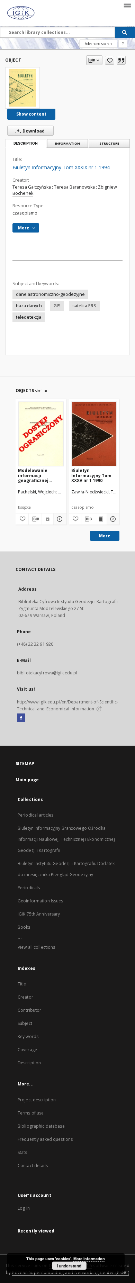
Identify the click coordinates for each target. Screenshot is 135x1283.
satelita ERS (84, 306)
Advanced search (98, 43)
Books (24, 927)
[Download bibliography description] (35, 519)
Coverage (27, 1050)
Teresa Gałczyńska (31, 187)
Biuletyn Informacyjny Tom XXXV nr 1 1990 (91, 475)
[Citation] (121, 60)
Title (22, 984)
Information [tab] (67, 143)
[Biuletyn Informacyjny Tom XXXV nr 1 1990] (94, 434)
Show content (31, 114)
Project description (37, 1100)
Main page (27, 780)
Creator (25, 997)
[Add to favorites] (109, 60)
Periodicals (29, 888)
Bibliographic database (41, 1126)
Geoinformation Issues (40, 901)
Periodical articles (35, 815)
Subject (25, 1023)
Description (29, 1063)
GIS (57, 306)
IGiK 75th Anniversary (39, 914)
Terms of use (31, 1113)
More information (89, 1258)
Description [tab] (26, 143)
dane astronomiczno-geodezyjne (50, 294)
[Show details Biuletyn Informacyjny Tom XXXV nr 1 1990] (112, 519)
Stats (22, 1152)
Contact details (33, 1165)
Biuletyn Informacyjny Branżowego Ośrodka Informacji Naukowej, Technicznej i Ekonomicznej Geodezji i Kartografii (66, 839)
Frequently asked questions (45, 1139)
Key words (28, 1036)
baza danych (29, 306)
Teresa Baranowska (74, 187)
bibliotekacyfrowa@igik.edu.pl (47, 673)
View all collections (36, 947)
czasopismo (24, 213)
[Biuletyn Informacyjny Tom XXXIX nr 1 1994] (22, 88)
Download (33, 131)
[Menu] (127, 5)
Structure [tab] (109, 143)
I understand (69, 1266)
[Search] (125, 32)
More (104, 536)
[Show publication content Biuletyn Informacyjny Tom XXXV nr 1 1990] (100, 519)
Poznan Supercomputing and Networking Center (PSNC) (70, 1272)
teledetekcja (28, 317)
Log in (24, 1208)
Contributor (29, 1010)
